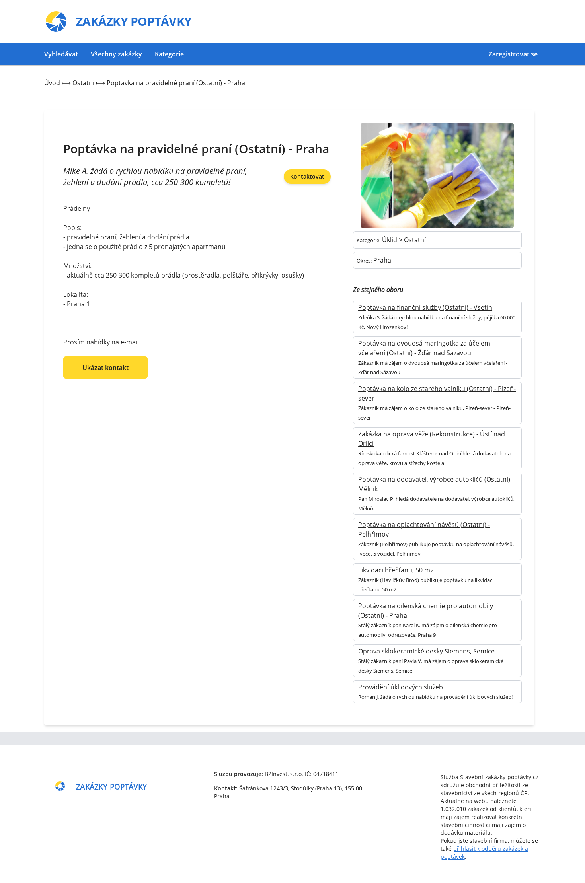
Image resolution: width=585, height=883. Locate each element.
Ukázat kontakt (105, 367)
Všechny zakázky (116, 54)
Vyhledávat (61, 54)
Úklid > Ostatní (404, 239)
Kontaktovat (307, 176)
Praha (382, 260)
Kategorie (169, 54)
